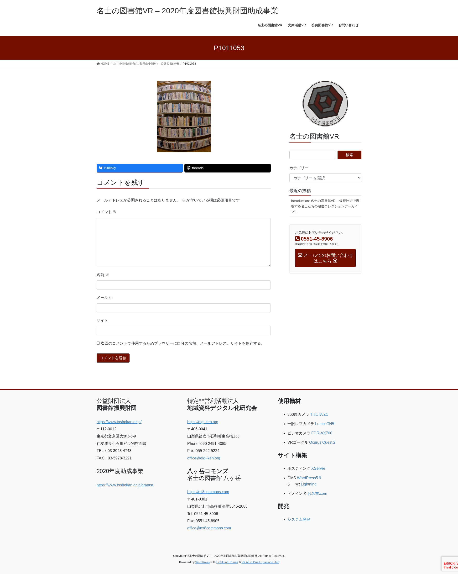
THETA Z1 (319, 414)
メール (105, 297)
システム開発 (298, 519)
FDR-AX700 (321, 433)
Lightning (309, 484)
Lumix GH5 (324, 424)
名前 (103, 275)
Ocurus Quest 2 (322, 442)
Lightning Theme (227, 562)
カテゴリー (298, 168)
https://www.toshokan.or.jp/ (119, 422)
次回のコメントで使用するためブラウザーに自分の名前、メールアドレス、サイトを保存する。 (183, 343)
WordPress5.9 (309, 478)
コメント (107, 212)
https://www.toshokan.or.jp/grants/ (125, 485)
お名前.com (317, 493)
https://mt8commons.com (208, 492)
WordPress (202, 562)
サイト (102, 320)
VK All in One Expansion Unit (260, 562)
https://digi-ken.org (202, 422)
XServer (318, 468)
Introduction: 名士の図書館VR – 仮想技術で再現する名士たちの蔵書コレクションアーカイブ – (325, 206)
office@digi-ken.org (203, 458)
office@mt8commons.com (209, 528)
